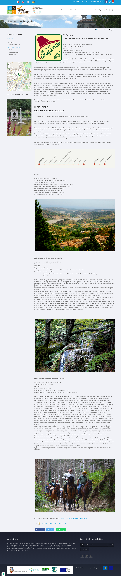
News (83, 10)
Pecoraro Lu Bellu (13, 52)
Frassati (10, 49)
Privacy (89, 568)
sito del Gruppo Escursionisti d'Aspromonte (74, 518)
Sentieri (77, 10)
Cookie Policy (80, 568)
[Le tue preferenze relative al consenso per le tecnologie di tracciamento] (3, 574)
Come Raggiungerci (101, 10)
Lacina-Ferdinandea (14, 45)
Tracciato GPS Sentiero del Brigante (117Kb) (54, 523)
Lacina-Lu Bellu (12, 54)
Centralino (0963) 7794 (97, 2)
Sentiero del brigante (14, 47)
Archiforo (11, 42)
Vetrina (90, 10)
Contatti (85, 2)
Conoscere (64, 10)
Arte (71, 10)
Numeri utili (76, 2)
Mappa (96, 568)
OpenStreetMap (21, 90)
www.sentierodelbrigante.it (49, 110)
